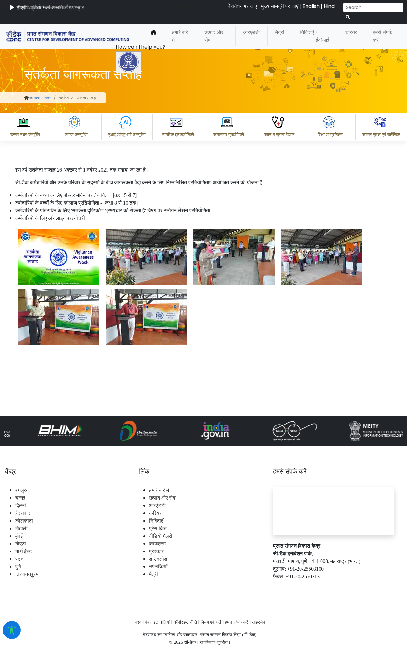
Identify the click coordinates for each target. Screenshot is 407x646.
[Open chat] (128, 62)
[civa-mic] (256, 622)
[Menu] (129, 198)
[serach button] (348, 17)
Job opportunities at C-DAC (293, 586)
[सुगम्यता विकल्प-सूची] (11, 630)
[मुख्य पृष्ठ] (153, 36)
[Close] (156, 225)
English (311, 6)
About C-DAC (146, 586)
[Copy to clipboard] (136, 559)
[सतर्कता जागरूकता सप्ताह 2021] (58, 257)
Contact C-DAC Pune (367, 586)
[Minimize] (129, 225)
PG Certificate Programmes (210, 586)
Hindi (329, 6)
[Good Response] (162, 559)
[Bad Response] (187, 559)
